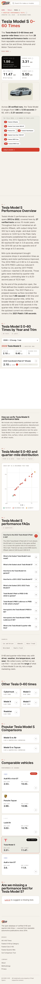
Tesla (10, 10)
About (4, 963)
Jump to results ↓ (9, 150)
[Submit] (14, 3)
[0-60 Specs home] (5, 3)
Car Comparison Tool (9, 953)
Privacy (4, 969)
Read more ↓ (6, 51)
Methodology (6, 966)
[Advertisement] (20, 175)
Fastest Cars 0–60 (8, 947)
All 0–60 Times (7, 940)
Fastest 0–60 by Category (10, 944)
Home (3, 10)
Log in (7, 900)
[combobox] (25, 3)
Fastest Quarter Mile (8, 950)
